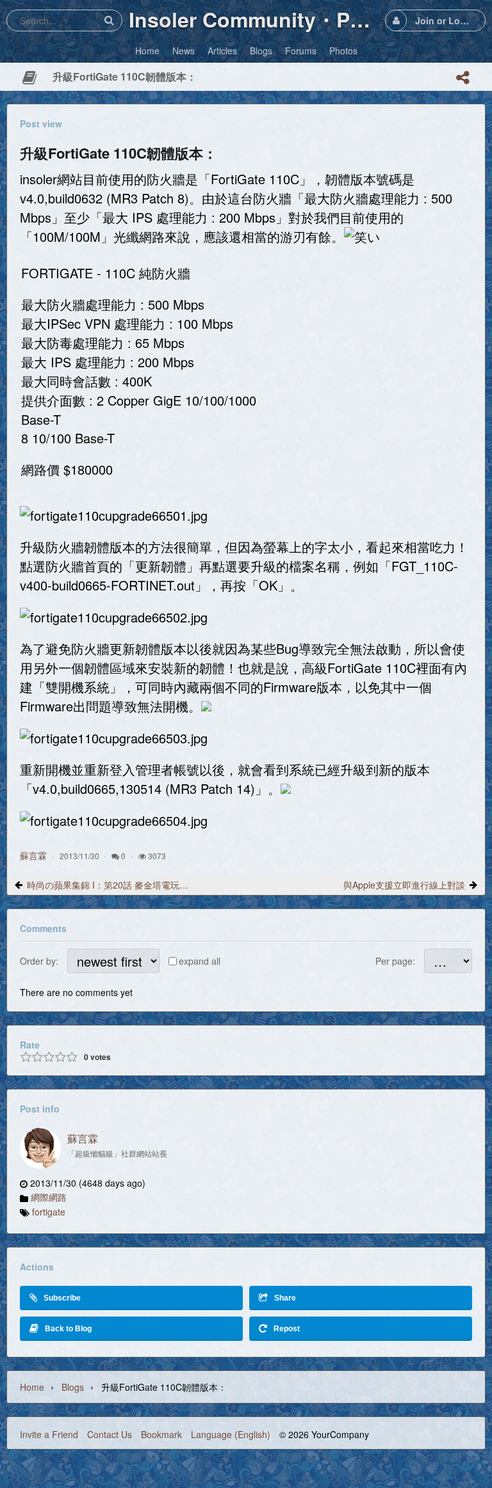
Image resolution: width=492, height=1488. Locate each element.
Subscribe (62, 1298)
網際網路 (49, 1197)
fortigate (48, 1211)
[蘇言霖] (40, 1148)
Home (32, 1387)
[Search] (109, 20)
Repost (287, 1328)
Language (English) (230, 1434)
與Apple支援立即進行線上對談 (404, 884)
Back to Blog (68, 1328)
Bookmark (161, 1434)
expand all (199, 960)
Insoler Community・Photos (254, 19)
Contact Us (109, 1434)
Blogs (73, 1387)
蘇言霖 (33, 855)
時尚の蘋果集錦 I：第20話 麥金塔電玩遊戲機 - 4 (108, 884)
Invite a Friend (49, 1434)
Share (285, 1298)
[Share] (462, 77)
